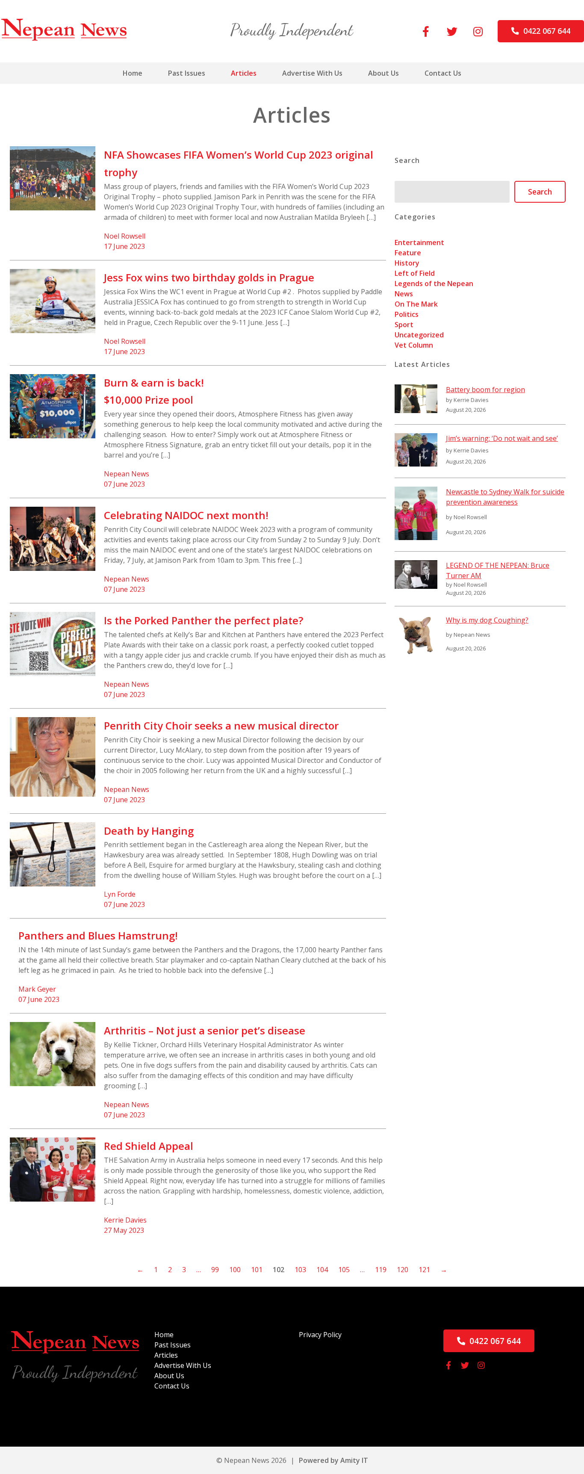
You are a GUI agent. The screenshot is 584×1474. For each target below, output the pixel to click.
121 (424, 1269)
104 (322, 1269)
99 (215, 1269)
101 (257, 1269)
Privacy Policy (320, 1334)
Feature (408, 252)
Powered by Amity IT (333, 1460)
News (404, 293)
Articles (244, 73)
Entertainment (419, 242)
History (407, 263)
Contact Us (443, 73)
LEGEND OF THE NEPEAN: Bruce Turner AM (497, 570)
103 (300, 1269)
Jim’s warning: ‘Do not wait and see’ (502, 438)
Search (540, 191)
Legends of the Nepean (434, 283)
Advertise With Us (312, 73)
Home (132, 73)
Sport (404, 324)
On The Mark (416, 304)
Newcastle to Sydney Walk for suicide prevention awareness (505, 497)
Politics (407, 314)
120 (402, 1269)
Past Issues (186, 73)
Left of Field (415, 273)
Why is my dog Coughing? (487, 620)
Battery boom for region (485, 389)
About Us (383, 73)
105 (344, 1269)
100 (235, 1269)
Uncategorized (419, 335)
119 (380, 1269)
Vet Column (414, 345)
